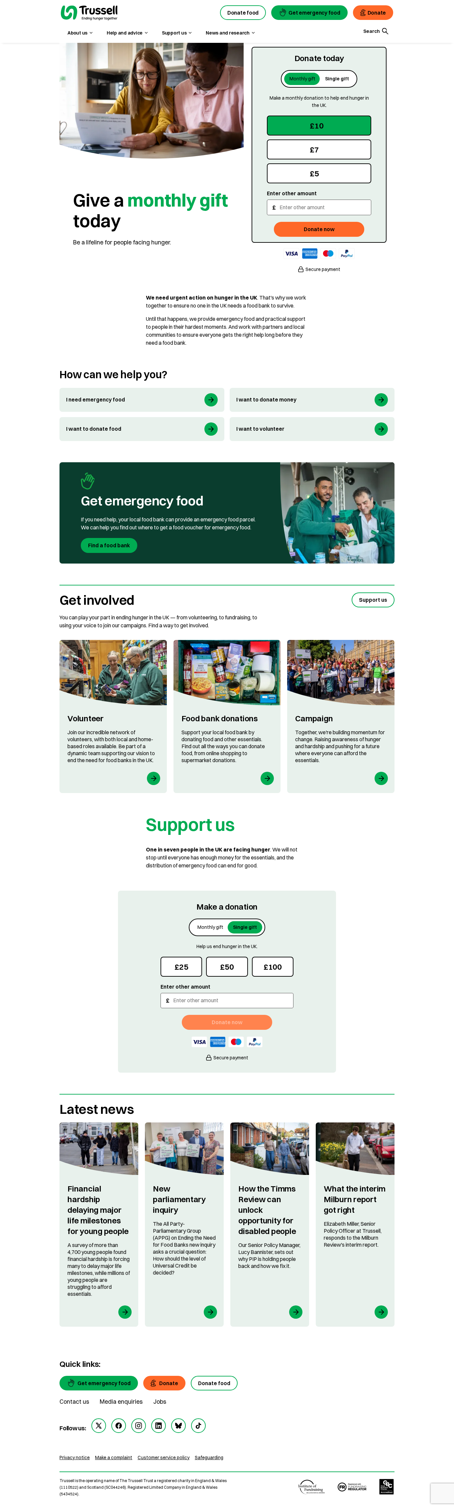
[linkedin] (158, 1425)
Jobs (159, 1401)
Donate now (319, 229)
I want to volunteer (260, 428)
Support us (373, 599)
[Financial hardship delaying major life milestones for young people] (98, 1224)
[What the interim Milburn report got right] (355, 1224)
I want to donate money (266, 399)
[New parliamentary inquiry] (184, 1224)
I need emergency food (95, 399)
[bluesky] (178, 1425)
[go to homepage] (89, 13)
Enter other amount (292, 193)
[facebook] (118, 1425)
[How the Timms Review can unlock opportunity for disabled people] (269, 1224)
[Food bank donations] (227, 716)
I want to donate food (93, 428)
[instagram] (138, 1425)
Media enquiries (121, 1401)
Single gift (337, 79)
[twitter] (98, 1425)
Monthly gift (302, 79)
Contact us (74, 1401)
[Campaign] (341, 716)
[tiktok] (198, 1425)
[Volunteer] (113, 716)
